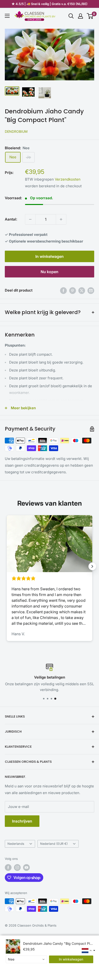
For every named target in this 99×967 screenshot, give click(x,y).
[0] (90, 16)
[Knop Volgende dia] (92, 566)
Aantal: (11, 219)
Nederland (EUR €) (54, 843)
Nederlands (15, 843)
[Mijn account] (80, 16)
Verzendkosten (67, 179)
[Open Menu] (7, 16)
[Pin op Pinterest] (72, 290)
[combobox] (26, 959)
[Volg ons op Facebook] (8, 867)
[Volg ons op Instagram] (17, 867)
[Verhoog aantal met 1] (61, 219)
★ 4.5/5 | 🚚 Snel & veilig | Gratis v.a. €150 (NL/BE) (49, 4)
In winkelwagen (49, 256)
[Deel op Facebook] (63, 290)
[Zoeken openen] (71, 16)
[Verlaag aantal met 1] (30, 219)
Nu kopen (49, 271)
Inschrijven (22, 821)
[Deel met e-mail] (90, 290)
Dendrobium (16, 131)
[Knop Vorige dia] (7, 566)
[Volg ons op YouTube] (26, 867)
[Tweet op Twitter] (81, 290)
